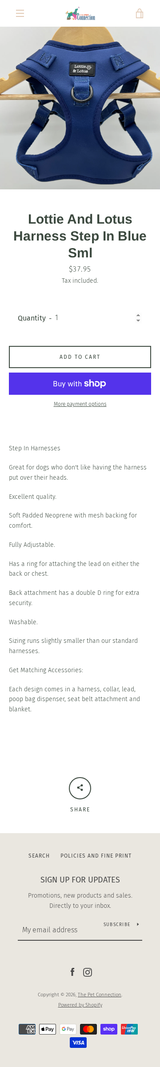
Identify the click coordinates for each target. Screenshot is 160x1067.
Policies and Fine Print (96, 856)
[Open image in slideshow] (80, 108)
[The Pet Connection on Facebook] (72, 972)
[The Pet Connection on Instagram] (87, 972)
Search (39, 856)
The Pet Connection (99, 995)
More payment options (80, 404)
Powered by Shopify (80, 1005)
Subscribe (117, 924)
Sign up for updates (80, 880)
